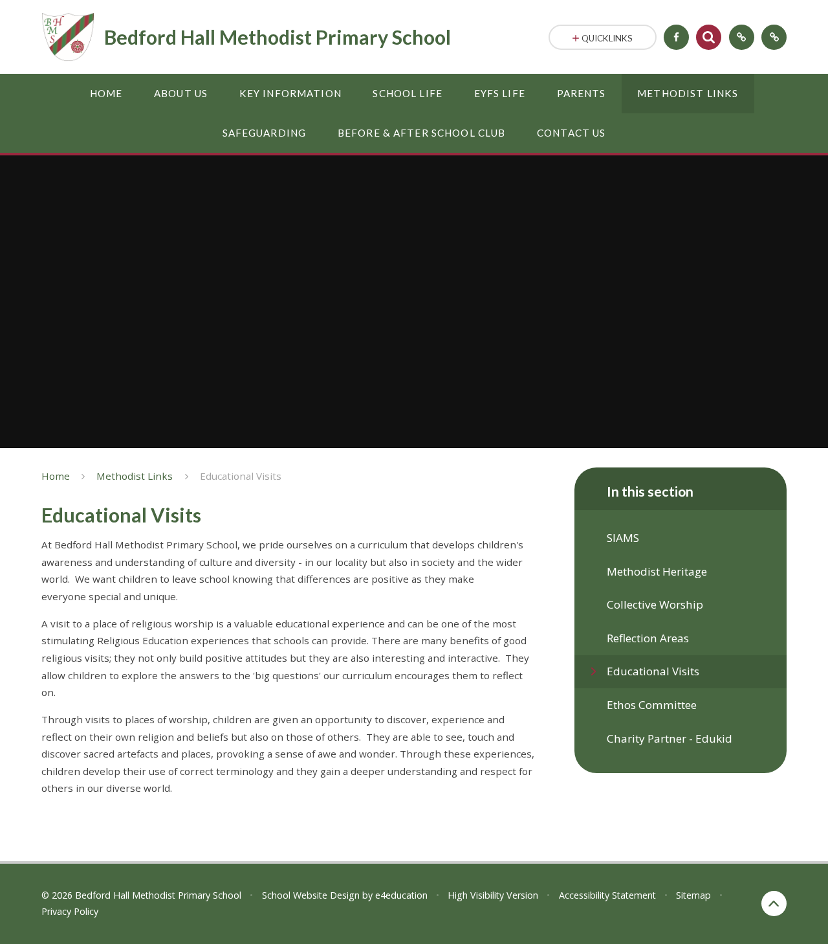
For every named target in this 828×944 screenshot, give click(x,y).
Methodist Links (134, 475)
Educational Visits (240, 475)
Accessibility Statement (607, 895)
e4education (401, 895)
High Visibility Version (493, 895)
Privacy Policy (69, 911)
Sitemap (693, 895)
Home (55, 475)
